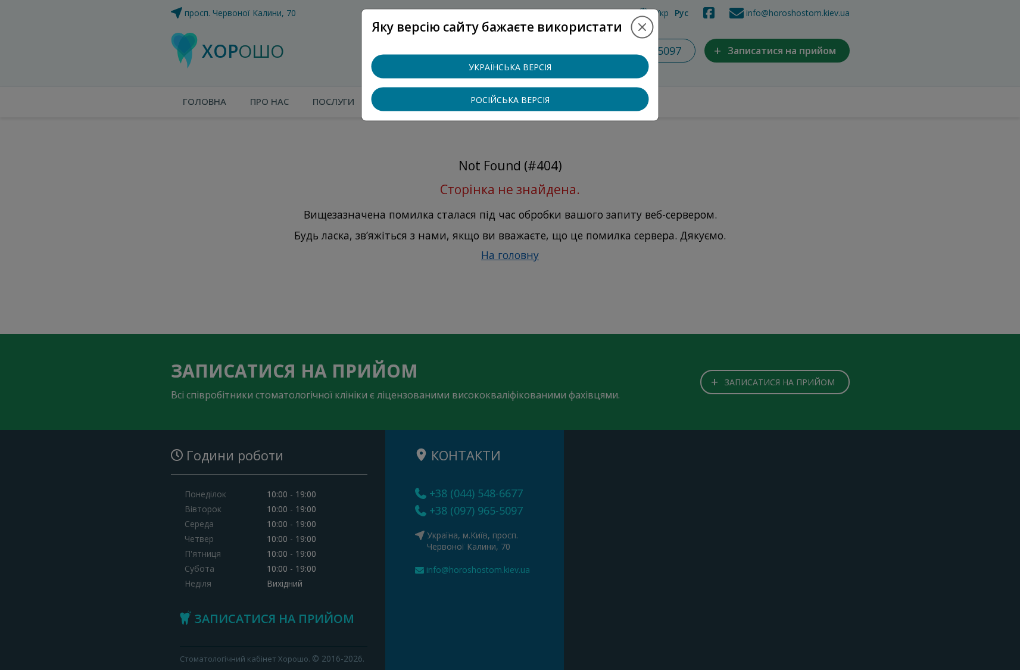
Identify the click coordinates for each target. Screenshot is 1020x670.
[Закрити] (642, 27)
